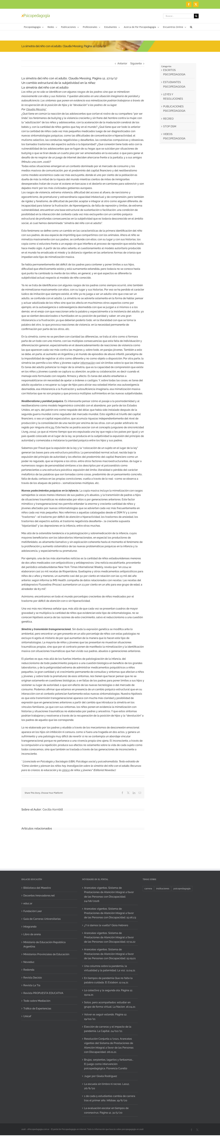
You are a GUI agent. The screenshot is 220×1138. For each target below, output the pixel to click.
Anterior (122, 63)
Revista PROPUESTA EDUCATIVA (43, 993)
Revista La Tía (31, 985)
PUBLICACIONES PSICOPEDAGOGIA (174, 108)
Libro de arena (32, 934)
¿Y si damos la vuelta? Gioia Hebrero (106, 925)
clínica (66, 770)
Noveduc (28, 962)
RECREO (168, 118)
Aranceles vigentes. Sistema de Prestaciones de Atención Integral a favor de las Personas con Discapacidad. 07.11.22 (109, 937)
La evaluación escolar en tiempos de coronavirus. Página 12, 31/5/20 (106, 1110)
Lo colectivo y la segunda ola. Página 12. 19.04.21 (108, 992)
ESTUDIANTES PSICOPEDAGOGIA (174, 84)
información (87, 362)
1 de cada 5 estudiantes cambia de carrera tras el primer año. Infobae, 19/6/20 (109, 1098)
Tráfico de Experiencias (37, 1008)
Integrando (30, 926)
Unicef (27, 1016)
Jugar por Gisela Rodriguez (100, 1076)
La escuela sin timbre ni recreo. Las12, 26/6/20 (106, 1086)
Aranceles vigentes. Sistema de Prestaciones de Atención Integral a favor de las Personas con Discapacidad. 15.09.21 (110, 954)
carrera (148, 888)
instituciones (162, 888)
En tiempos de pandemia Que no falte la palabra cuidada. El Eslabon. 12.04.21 (108, 980)
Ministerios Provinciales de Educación (46, 954)
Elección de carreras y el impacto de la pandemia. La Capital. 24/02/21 (107, 1029)
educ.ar (27, 903)
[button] (191, 26)
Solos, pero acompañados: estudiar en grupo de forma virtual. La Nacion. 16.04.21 (109, 1004)
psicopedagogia (182, 888)
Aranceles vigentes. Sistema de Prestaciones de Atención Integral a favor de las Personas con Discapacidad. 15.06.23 (110, 913)
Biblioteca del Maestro (37, 887)
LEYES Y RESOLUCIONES (173, 96)
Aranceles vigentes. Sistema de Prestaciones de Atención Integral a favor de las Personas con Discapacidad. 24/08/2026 (109, 894)
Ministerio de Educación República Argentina (44, 944)
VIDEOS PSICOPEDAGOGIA (174, 136)
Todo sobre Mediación (36, 1000)
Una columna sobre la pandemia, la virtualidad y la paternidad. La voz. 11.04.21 (109, 968)
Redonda (28, 969)
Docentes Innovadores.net (39, 895)
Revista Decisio (32, 977)
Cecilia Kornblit (53, 809)
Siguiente (136, 63)
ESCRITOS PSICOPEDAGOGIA (174, 72)
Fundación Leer (32, 911)
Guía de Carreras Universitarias (42, 918)
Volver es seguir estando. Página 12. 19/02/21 (105, 1016)
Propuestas (180, 1099)
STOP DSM (169, 126)
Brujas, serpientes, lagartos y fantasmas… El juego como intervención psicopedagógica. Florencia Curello (108, 1064)
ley (52, 427)
